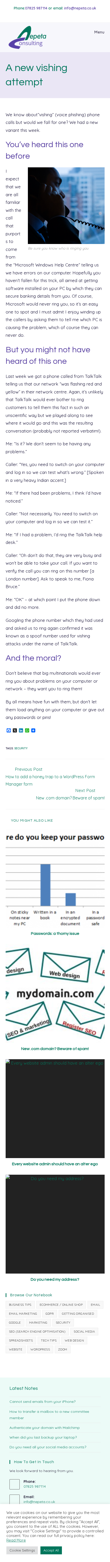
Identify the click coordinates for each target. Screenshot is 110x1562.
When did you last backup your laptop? (43, 1437)
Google (15, 1322)
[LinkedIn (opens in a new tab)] (60, 13)
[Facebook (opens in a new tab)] (54, 13)
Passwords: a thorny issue (55, 933)
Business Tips (20, 1305)
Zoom (62, 1349)
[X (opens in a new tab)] (49, 13)
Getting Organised (78, 1313)
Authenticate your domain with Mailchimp (44, 1427)
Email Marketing (23, 1313)
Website (16, 1349)
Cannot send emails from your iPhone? (42, 1401)
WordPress (40, 1349)
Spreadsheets (21, 1340)
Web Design (74, 1340)
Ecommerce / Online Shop (61, 1305)
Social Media (84, 1331)
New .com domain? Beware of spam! (55, 1049)
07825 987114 (36, 8)
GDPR (50, 1313)
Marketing (38, 1322)
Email (95, 1305)
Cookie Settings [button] (22, 1550)
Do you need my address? (55, 1279)
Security (21, 748)
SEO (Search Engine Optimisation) (37, 1331)
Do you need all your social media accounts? (47, 1447)
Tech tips (49, 1340)
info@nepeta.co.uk (80, 8)
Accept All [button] (51, 1550)
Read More (16, 1540)
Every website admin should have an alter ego (55, 1164)
